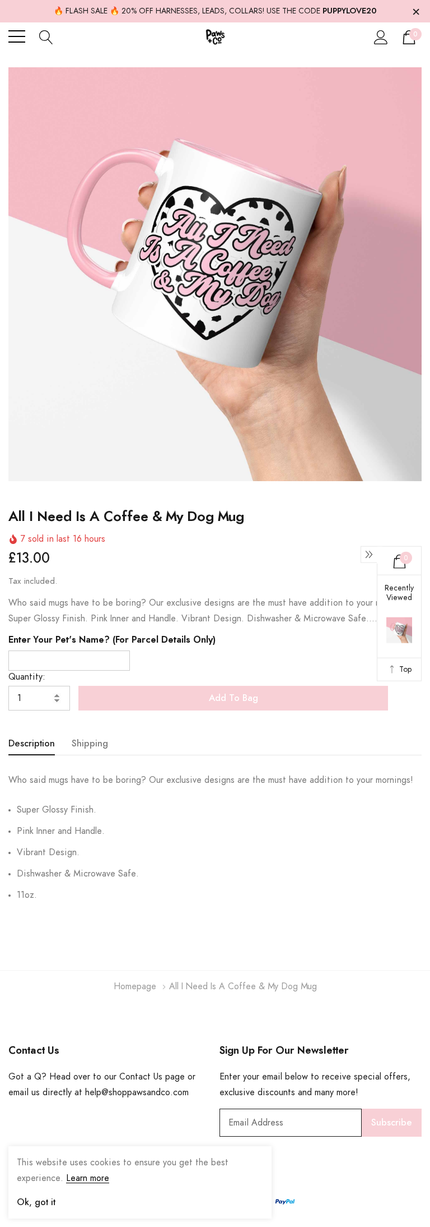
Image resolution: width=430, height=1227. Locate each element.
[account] (381, 37)
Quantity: (26, 676)
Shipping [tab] (90, 743)
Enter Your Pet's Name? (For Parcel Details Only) (112, 639)
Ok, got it (36, 1202)
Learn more (87, 1178)
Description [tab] (31, 743)
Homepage (135, 986)
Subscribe (391, 1122)
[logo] (215, 37)
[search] (46, 36)
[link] (36, 1102)
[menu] (16, 36)
